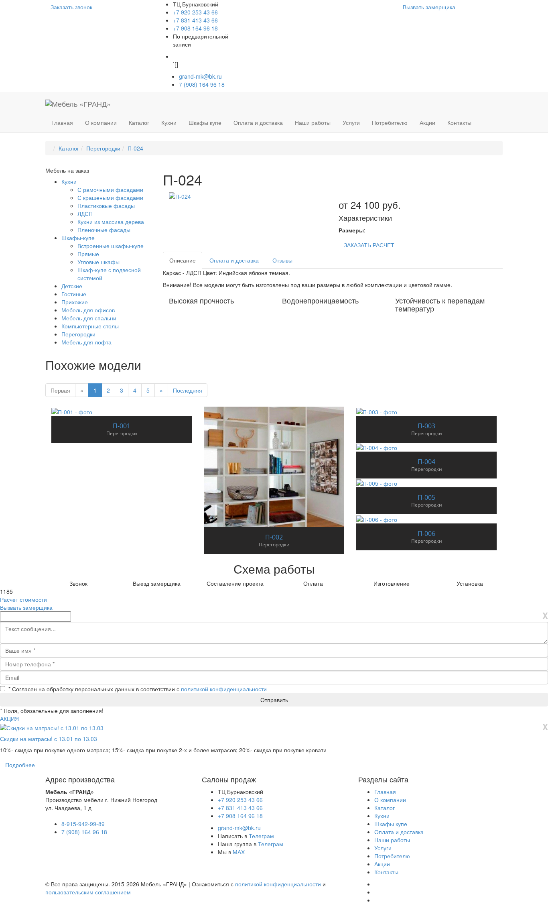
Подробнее (20, 765)
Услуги (351, 122)
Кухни (169, 122)
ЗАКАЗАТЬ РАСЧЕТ (369, 245)
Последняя (187, 390)
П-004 (426, 461)
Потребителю (390, 122)
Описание (182, 260)
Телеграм (261, 836)
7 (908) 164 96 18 (204, 84)
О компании (101, 122)
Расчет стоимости (23, 599)
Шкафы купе (205, 122)
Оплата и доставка (258, 122)
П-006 (426, 533)
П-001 (121, 425)
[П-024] (180, 195)
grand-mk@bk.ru (200, 76)
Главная (62, 122)
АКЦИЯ (9, 719)
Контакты (459, 122)
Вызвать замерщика (429, 7)
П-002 (274, 537)
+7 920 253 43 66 (195, 12)
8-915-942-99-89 (83, 824)
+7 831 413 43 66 (195, 20)
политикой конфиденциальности (224, 689)
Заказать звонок (71, 7)
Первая (60, 390)
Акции (427, 122)
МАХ (239, 852)
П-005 (426, 497)
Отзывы (282, 260)
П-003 (426, 425)
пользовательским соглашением (88, 892)
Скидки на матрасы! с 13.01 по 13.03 (48, 739)
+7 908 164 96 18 (195, 28)
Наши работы (313, 122)
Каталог (139, 122)
